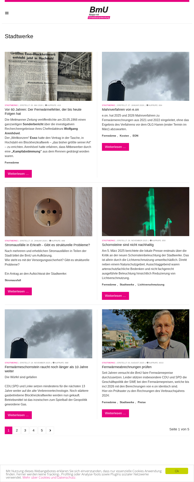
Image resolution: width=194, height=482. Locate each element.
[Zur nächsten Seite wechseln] (50, 430)
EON (135, 135)
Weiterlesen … (18, 174)
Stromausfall (13, 280)
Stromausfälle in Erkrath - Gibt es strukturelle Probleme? (47, 245)
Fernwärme (12, 162)
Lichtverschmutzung (151, 284)
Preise (142, 402)
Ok (177, 471)
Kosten (124, 135)
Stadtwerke (11, 105)
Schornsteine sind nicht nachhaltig (128, 245)
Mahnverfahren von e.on (120, 109)
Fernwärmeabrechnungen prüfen (127, 367)
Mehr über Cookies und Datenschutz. (49, 477)
